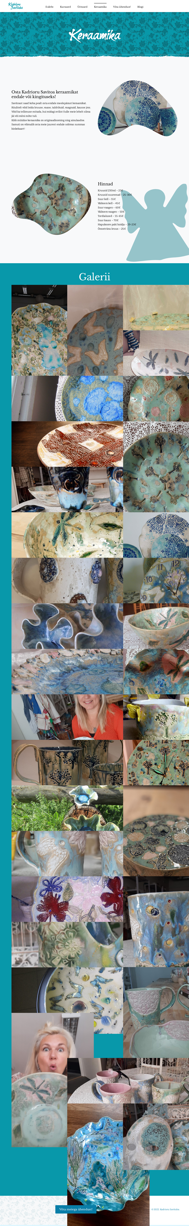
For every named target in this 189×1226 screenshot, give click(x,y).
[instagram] (16, 1209)
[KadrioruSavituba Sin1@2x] (15, 3)
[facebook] (10, 1209)
